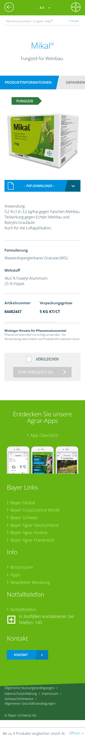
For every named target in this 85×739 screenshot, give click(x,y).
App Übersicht (44, 435)
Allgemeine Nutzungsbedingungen (29, 688)
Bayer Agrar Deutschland (34, 525)
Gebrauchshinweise (19, 698)
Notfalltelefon (23, 609)
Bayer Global (22, 502)
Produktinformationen (28, 82)
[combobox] (42, 186)
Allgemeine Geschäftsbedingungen (29, 703)
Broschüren (21, 567)
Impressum (50, 693)
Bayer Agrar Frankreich (32, 540)
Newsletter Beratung (30, 582)
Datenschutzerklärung (20, 693)
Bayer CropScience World (35, 510)
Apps (15, 575)
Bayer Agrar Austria (28, 532)
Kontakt (21, 654)
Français (74, 20)
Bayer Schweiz (24, 517)
